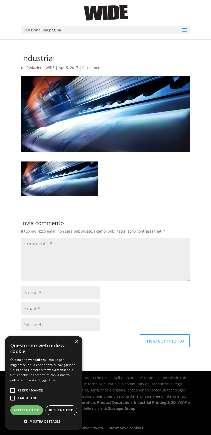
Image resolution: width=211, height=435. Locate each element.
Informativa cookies (125, 427)
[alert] (43, 383)
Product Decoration (114, 402)
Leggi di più (47, 380)
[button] (43, 422)
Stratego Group (121, 408)
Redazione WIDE (41, 67)
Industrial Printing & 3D (155, 402)
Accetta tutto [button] (27, 410)
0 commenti (92, 67)
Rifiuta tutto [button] (61, 410)
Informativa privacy (85, 427)
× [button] (76, 342)
